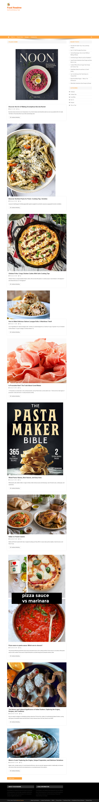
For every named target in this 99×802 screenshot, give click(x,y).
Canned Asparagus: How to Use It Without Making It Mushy (80, 53)
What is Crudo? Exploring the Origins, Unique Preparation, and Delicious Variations (36, 760)
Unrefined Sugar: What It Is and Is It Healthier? (81, 57)
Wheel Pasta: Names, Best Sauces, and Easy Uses (25, 477)
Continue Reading (15, 117)
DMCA (53, 800)
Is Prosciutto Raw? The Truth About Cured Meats (25, 385)
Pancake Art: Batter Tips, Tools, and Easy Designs (80, 46)
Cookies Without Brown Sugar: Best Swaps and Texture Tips (80, 65)
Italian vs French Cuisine (17, 537)
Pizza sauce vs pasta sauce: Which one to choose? (25, 645)
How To (13, 37)
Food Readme (14, 7)
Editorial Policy (89, 800)
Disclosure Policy (66, 800)
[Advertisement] (49, 25)
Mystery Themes (20, 800)
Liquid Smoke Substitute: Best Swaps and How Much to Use (81, 61)
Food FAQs (73, 97)
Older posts (11, 778)
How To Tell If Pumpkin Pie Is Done (78, 50)
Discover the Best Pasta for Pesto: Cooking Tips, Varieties (28, 199)
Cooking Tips (34, 37)
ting (18, 109)
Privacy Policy (59, 800)
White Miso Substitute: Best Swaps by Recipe (81, 83)
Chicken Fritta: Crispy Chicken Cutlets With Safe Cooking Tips (29, 273)
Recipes (27, 37)
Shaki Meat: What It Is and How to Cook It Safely (80, 70)
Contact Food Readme (45, 800)
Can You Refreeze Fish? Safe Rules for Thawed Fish (79, 75)
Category (73, 91)
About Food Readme (35, 800)
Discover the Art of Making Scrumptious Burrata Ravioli (27, 107)
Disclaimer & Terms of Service (78, 800)
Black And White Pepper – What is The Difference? (79, 79)
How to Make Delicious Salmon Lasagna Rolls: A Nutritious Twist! (30, 321)
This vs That (20, 37)
